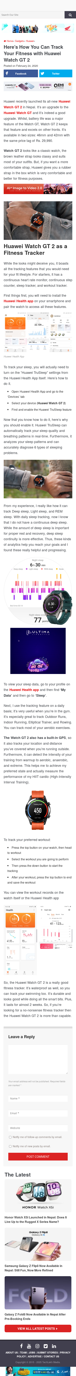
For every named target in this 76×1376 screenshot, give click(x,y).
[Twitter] (46, 1345)
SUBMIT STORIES (47, 1352)
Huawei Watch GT (18, 112)
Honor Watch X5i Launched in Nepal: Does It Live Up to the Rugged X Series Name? (36, 1219)
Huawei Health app (18, 301)
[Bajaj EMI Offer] (38, 1371)
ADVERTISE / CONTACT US (43, 1356)
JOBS (32, 1352)
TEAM (23, 1352)
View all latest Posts (37, 1328)
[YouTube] (29, 1345)
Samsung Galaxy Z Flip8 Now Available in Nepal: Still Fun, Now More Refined (33, 1268)
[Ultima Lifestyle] (38, 652)
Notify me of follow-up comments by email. (37, 1137)
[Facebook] (21, 1345)
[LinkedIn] (54, 1345)
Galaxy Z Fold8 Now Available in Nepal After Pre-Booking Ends (35, 1316)
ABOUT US (12, 1352)
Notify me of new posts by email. (32, 1146)
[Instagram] (37, 1345)
